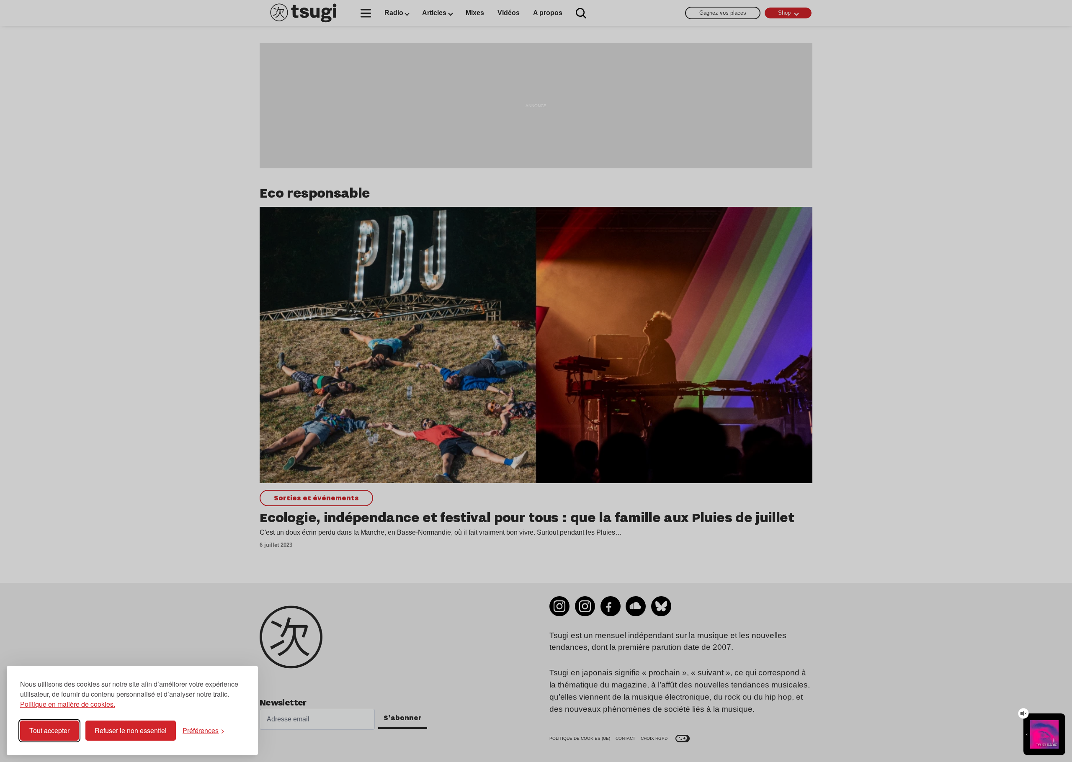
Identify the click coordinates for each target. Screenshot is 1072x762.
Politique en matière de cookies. (67, 704)
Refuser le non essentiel (131, 730)
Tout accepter (49, 730)
